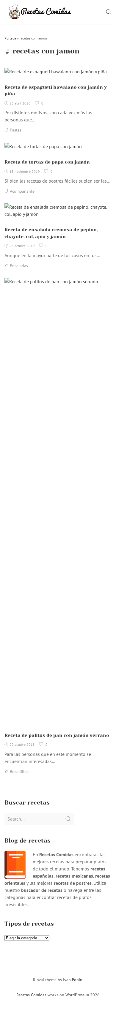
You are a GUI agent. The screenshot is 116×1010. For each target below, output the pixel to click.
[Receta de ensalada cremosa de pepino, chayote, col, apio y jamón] (58, 213)
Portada (10, 38)
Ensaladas (19, 265)
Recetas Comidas (31, 995)
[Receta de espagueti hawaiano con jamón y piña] (55, 74)
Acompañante (22, 191)
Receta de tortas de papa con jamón (47, 162)
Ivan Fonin (72, 979)
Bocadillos (19, 771)
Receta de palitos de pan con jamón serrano (56, 735)
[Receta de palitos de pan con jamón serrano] (58, 503)
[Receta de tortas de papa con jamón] (43, 148)
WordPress (74, 995)
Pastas (15, 130)
